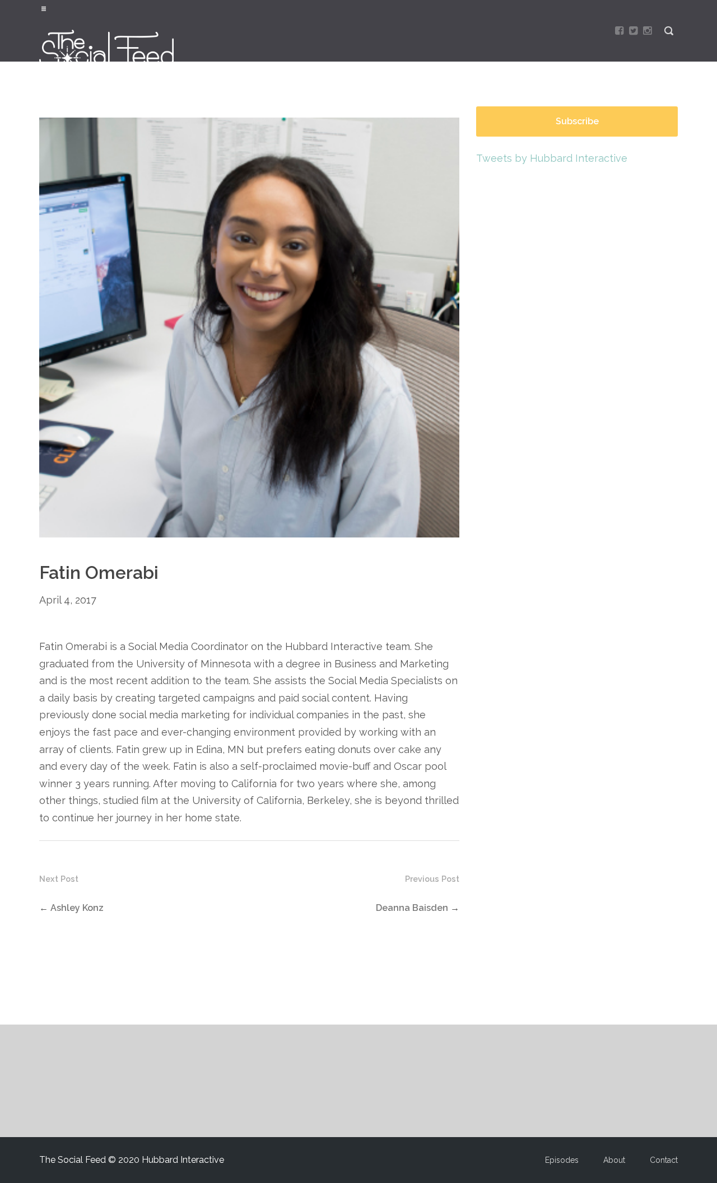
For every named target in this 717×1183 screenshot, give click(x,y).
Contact (664, 1160)
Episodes (562, 1160)
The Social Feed (113, 49)
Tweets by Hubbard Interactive (551, 158)
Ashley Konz (77, 908)
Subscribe (577, 121)
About (614, 1160)
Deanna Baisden (412, 908)
